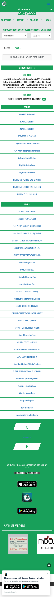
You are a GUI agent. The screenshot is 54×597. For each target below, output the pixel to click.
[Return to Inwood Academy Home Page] (4, 3)
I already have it (10, 592)
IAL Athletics (27, 437)
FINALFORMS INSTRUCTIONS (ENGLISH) (27, 186)
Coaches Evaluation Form (27, 385)
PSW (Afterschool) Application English (27, 150)
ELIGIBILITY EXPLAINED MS (27, 211)
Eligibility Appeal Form (27, 172)
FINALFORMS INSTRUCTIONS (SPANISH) (27, 179)
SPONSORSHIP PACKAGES (27, 136)
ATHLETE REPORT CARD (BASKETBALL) (27, 255)
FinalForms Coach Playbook (27, 157)
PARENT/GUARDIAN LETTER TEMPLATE (27, 349)
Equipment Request (27, 400)
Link (44, 99)
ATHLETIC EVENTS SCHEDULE (27, 342)
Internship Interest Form (27, 284)
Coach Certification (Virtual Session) (27, 298)
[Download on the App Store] (12, 586)
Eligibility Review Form (27, 165)
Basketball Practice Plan (27, 276)
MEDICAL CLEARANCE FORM (27, 194)
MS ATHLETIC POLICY (27, 128)
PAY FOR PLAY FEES (27, 269)
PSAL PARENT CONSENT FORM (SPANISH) (27, 226)
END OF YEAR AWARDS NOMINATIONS (27, 247)
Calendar (24, 9)
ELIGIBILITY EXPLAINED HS (27, 218)
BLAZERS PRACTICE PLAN (27, 320)
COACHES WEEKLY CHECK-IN (27, 356)
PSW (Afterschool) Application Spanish (27, 143)
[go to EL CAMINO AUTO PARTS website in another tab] (17, 543)
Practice (18, 47)
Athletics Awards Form (27, 393)
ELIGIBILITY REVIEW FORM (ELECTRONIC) (27, 371)
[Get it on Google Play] (30, 586)
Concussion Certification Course (27, 414)
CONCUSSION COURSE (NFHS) (27, 291)
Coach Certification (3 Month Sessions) (27, 364)
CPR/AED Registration (27, 262)
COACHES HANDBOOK (27, 114)
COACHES (34, 20)
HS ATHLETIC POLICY (27, 121)
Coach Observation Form (27, 334)
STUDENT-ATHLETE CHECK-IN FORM (27, 327)
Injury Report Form (27, 407)
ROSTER (20, 20)
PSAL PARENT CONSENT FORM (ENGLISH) (27, 233)
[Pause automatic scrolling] (49, 565)
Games (7, 47)
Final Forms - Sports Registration (27, 378)
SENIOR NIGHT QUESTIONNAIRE (27, 305)
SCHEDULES (6, 20)
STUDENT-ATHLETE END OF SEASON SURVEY (27, 313)
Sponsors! (36, 473)
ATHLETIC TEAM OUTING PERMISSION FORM (27, 240)
